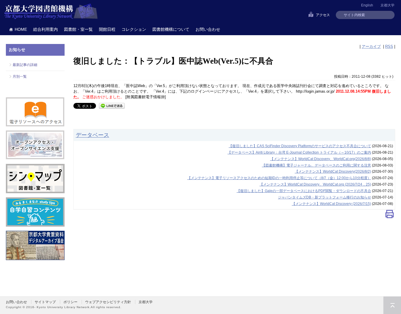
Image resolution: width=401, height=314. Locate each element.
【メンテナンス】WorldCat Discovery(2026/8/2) (333, 171)
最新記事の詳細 (25, 65)
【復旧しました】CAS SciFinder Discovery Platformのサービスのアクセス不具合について (300, 146)
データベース (92, 135)
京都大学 (387, 5)
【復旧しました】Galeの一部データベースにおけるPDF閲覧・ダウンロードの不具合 (304, 191)
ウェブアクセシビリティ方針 (108, 302)
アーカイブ (371, 46)
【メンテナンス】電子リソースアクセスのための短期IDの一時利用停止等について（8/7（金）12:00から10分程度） (279, 178)
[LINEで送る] (112, 105)
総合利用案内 (45, 29)
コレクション (134, 29)
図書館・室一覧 (78, 29)
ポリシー (70, 302)
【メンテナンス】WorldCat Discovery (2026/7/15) (331, 204)
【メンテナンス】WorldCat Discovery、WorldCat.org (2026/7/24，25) (315, 184)
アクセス (323, 15)
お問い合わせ (208, 29)
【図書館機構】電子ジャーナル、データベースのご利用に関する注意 (316, 165)
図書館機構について (170, 29)
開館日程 (107, 29)
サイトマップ (45, 302)
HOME (21, 29)
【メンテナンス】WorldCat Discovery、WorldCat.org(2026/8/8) (320, 159)
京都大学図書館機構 (51, 11)
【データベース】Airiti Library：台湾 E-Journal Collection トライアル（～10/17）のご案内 (299, 152)
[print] (389, 215)
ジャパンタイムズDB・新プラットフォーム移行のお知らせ (324, 197)
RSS (389, 46)
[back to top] (392, 305)
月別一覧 (20, 76)
